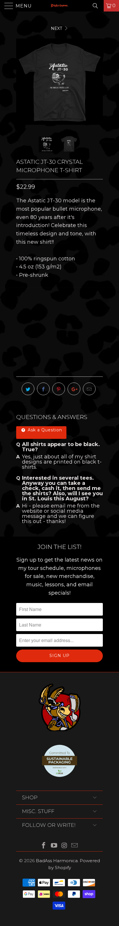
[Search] (97, 5)
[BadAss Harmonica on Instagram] (64, 846)
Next (57, 28)
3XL (23, 316)
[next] (97, 82)
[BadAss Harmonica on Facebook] (44, 846)
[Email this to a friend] (89, 389)
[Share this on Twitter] (28, 389)
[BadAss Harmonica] (59, 5)
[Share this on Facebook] (43, 389)
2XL (81, 301)
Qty (20, 333)
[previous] (21, 82)
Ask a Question (44, 430)
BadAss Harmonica (57, 860)
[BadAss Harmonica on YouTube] (54, 846)
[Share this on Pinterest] (58, 389)
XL (65, 301)
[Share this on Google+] (74, 389)
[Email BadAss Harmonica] (74, 846)
